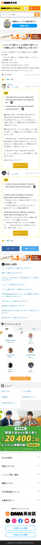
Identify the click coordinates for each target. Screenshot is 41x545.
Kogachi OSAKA (30, 355)
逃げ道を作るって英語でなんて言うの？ (15, 318)
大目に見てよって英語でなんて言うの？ (15, 301)
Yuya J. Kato (10, 355)
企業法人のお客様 (20, 528)
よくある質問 (26, 391)
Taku (10, 369)
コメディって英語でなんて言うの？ (13, 285)
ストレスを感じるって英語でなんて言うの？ (16, 268)
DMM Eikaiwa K (10, 340)
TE (31, 369)
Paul (30, 340)
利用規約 (5, 397)
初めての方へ (6, 391)
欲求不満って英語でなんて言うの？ (13, 306)
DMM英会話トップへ (29, 397)
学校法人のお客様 (20, 535)
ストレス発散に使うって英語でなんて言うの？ (17, 289)
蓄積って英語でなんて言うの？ (12, 273)
